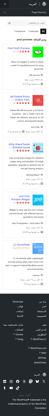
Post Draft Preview (19, 48)
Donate (18, 334)
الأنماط (20, 316)
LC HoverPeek (21, 244)
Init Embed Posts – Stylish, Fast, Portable (20, 98)
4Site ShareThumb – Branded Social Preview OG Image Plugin (19, 146)
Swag (19, 339)
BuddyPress (40, 362)
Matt (42, 352)
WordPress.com (37, 348)
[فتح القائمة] (4, 4)
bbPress (42, 357)
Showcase (18, 301)
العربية (37, 374)
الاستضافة (41, 311)
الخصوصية (41, 316)
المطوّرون (41, 334)
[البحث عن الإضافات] (9, 23)
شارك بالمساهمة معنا (13, 324)
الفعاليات (19, 329)
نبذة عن (42, 301)
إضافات (19, 311)
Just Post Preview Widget (20, 198)
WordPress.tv (38, 339)
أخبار (44, 306)
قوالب (20, 306)
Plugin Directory (39, 12)
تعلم (44, 324)
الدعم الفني (41, 329)
